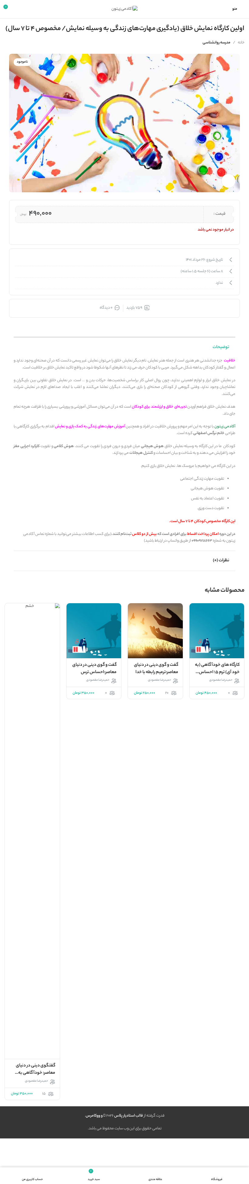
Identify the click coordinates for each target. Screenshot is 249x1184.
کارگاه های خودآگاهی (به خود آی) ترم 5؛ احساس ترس (217, 672)
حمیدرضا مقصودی (220, 680)
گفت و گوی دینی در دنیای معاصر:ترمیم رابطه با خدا (156, 669)
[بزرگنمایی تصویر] (228, 181)
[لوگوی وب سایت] (124, 9)
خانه (241, 42)
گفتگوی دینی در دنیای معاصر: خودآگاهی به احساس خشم (35, 1073)
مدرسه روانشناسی (216, 42)
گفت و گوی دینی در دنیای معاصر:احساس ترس (94, 669)
